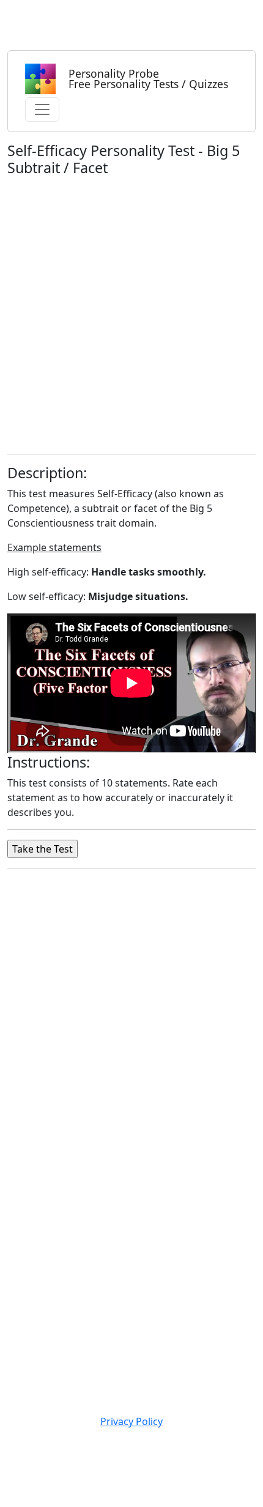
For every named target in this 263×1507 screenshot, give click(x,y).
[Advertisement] (131, 312)
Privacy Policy (131, 1421)
